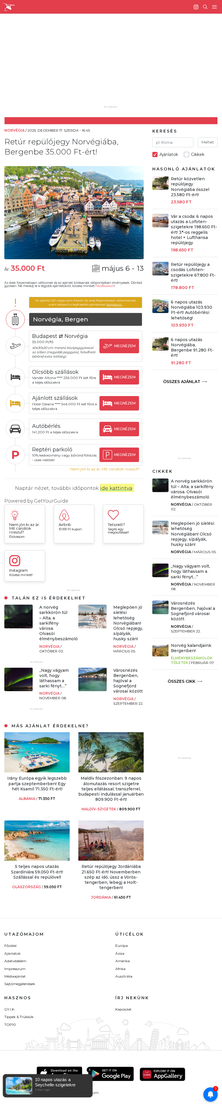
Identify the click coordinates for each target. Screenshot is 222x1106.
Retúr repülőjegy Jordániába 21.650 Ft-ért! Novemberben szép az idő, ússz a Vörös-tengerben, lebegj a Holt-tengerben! (111, 877)
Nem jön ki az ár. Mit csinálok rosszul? (104, 469)
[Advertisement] (115, 63)
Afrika (120, 969)
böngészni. (114, 304)
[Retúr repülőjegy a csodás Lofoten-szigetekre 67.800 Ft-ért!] (160, 274)
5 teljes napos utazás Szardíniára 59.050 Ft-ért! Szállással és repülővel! (37, 871)
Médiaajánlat (15, 976)
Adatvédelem (15, 961)
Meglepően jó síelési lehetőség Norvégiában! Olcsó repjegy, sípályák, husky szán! (128, 623)
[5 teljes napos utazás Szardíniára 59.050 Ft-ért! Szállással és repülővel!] (37, 859)
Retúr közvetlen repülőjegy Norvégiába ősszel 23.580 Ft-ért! (190, 186)
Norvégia (49, 646)
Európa (121, 945)
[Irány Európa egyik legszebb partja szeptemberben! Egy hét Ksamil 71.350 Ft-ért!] (37, 771)
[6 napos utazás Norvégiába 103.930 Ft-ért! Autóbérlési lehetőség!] (160, 311)
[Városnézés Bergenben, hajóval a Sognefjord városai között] (92, 689)
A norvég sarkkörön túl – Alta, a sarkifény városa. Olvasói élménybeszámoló (58, 623)
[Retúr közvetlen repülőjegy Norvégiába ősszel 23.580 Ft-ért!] (160, 188)
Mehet (207, 142)
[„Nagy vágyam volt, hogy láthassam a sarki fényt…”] (18, 689)
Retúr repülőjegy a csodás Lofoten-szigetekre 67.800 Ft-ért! (193, 272)
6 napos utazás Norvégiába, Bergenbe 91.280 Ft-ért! (192, 347)
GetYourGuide (51, 501)
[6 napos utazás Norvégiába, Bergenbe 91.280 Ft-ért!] (160, 349)
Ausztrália (123, 976)
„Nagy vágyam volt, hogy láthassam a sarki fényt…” (54, 678)
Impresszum (14, 969)
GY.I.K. (9, 1009)
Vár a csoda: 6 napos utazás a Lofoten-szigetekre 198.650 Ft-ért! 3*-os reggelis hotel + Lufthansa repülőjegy (194, 229)
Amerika (122, 961)
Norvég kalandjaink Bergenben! (191, 648)
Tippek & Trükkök (19, 1017)
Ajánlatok (12, 953)
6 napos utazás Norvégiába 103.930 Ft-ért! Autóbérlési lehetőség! (191, 310)
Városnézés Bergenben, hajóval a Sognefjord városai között (128, 681)
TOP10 (10, 1024)
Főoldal (10, 945)
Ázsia (119, 953)
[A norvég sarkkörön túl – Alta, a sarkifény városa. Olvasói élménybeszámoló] (18, 627)
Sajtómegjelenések (19, 984)
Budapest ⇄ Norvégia (60, 336)
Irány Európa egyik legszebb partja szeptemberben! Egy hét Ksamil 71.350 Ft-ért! (37, 783)
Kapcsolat (123, 1009)
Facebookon (104, 286)
